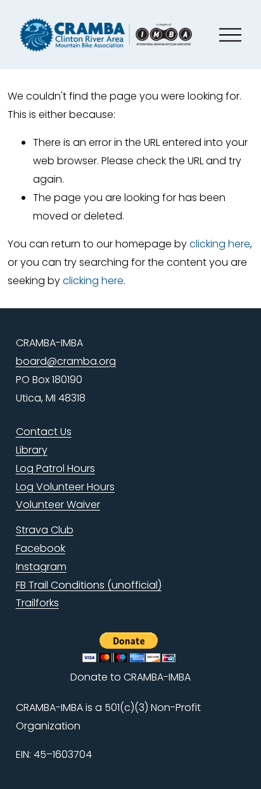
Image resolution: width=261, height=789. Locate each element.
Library (32, 450)
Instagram (41, 566)
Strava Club (44, 530)
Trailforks (37, 603)
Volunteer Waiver (58, 504)
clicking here (219, 244)
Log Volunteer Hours (65, 486)
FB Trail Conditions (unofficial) (89, 585)
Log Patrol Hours (55, 468)
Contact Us (44, 431)
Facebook (40, 548)
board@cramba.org (66, 361)
